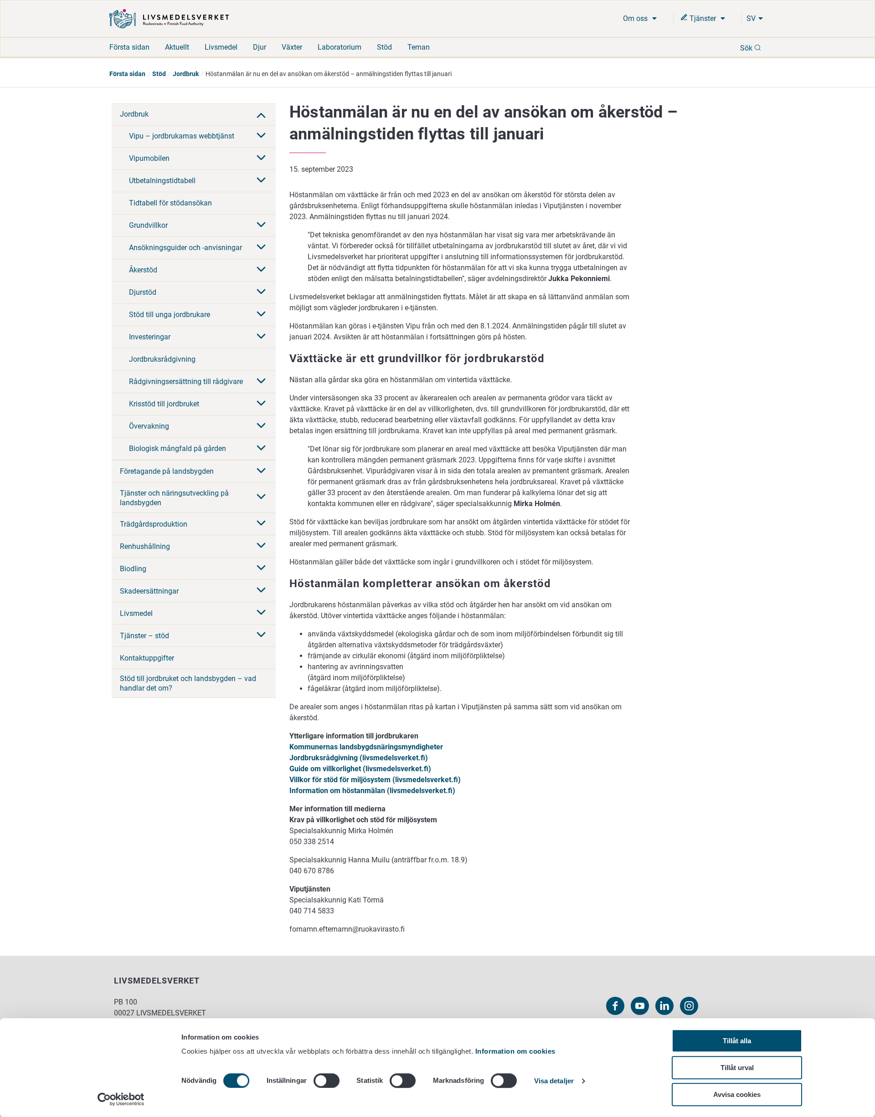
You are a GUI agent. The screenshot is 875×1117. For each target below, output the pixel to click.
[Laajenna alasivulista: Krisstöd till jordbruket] (261, 404)
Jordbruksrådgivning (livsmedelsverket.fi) (358, 757)
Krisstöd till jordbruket (164, 404)
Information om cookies (515, 1051)
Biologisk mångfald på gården (177, 448)
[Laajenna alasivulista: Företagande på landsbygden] (261, 471)
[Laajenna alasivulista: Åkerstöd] (261, 270)
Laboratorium (339, 47)
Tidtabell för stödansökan (170, 203)
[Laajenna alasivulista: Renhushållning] (261, 546)
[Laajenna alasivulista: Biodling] (261, 568)
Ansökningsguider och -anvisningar (185, 247)
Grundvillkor (148, 225)
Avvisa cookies (737, 1094)
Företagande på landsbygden (167, 471)
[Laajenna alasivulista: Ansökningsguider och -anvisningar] (261, 247)
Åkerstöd (143, 270)
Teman (418, 47)
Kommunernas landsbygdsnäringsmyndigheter (366, 747)
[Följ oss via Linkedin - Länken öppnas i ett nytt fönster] (664, 1006)
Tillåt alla (737, 1041)
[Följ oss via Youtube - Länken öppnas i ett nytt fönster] (640, 1006)
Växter (292, 47)
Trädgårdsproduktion (153, 524)
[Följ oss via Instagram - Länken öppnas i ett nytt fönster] (689, 1006)
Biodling (133, 568)
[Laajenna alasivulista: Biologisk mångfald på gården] (261, 448)
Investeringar (149, 337)
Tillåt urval (737, 1067)
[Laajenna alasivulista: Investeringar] (261, 337)
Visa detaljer (554, 1081)
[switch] (327, 1080)
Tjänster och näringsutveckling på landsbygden (174, 498)
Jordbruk (186, 73)
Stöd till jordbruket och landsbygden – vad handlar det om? (188, 683)
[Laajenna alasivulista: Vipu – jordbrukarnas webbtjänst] (261, 136)
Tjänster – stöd (144, 635)
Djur (259, 47)
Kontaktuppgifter (147, 658)
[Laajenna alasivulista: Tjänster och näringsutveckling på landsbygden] (261, 497)
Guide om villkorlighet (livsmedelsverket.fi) (360, 768)
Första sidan (129, 47)
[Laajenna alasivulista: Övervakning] (261, 426)
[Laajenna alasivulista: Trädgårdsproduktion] (261, 524)
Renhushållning (145, 546)
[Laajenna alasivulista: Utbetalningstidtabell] (261, 181)
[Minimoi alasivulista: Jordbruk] (261, 114)
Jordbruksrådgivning (162, 359)
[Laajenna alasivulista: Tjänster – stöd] (261, 635)
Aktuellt (177, 47)
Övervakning (149, 426)
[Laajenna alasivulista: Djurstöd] (261, 292)
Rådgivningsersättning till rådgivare (186, 381)
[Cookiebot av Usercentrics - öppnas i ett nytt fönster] (121, 1099)
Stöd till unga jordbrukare (169, 314)
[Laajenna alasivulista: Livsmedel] (261, 613)
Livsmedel (221, 47)
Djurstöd (142, 292)
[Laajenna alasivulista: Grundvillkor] (261, 225)
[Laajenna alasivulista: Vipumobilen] (261, 158)
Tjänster (703, 18)
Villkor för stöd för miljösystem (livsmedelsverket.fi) (375, 779)
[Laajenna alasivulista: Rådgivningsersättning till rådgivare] (261, 381)
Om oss (636, 18)
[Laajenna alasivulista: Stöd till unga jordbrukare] (261, 314)
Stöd (384, 47)
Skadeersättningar (149, 591)
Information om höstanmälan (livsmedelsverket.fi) (372, 790)
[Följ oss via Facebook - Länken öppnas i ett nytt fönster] (615, 1006)
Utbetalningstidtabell (162, 180)
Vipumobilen (149, 158)
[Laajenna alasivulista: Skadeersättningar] (261, 590)
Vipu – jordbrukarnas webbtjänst (181, 136)
